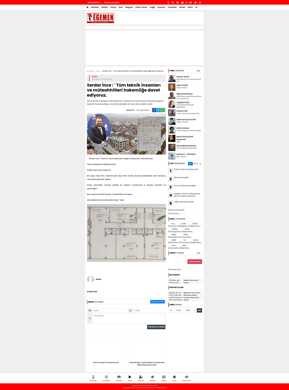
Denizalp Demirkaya (186, 145)
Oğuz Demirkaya (185, 94)
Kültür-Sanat (141, 7)
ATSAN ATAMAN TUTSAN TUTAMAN (189, 131)
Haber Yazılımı (161, 388)
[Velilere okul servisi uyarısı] (175, 281)
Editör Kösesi (183, 128)
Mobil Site (93, 381)
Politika (104, 7)
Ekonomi (161, 7)
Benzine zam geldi (111, 2)
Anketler (153, 381)
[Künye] (195, 2)
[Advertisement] (161, 18)
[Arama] (173, 2)
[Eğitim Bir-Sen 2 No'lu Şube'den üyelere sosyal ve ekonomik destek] (175, 296)
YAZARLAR (172, 7)
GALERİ (182, 7)
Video (130, 381)
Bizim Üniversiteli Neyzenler (185, 138)
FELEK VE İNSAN (182, 88)
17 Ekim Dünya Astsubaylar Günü (188, 113)
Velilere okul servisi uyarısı (181, 203)
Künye (174, 381)
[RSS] (200, 2)
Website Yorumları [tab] (157, 302)
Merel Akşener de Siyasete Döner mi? (189, 80)
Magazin (129, 7)
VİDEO (190, 7)
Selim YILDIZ (182, 85)
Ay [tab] (200, 164)
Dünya (113, 7)
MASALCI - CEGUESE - (187, 154)
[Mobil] (168, 2)
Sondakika (106, 381)
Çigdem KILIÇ (183, 102)
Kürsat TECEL (183, 76)
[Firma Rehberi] (182, 2)
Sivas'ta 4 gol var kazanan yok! (184, 170)
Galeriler (119, 381)
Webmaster (186, 381)
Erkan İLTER (182, 111)
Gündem (95, 7)
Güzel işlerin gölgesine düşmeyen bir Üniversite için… (189, 97)
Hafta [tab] (196, 164)
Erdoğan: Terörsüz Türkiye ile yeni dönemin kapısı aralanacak (184, 195)
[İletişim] (177, 2)
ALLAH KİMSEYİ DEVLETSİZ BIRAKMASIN (185, 106)
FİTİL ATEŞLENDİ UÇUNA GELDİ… (187, 148)
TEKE (178, 142)
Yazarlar (141, 381)
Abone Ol (130, 110)
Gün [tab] (190, 164)
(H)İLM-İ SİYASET (182, 122)
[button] (197, 7)
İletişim (163, 381)
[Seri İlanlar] (186, 2)
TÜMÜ (198, 71)
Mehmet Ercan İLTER (186, 119)
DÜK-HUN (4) (181, 157)
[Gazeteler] (190, 2)
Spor (121, 7)
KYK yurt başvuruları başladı (182, 187)
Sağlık (152, 7)
